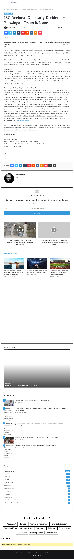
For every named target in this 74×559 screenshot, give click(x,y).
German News (9, 497)
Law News (8, 485)
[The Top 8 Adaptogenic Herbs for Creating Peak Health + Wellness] (9, 451)
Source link (8, 158)
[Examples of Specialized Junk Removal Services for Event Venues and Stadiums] (60, 263)
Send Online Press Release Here (49, 553)
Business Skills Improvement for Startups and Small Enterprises (37, 271)
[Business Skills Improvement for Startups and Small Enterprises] (37, 263)
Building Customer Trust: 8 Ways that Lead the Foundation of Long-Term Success (13, 272)
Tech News (8, 479)
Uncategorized (9, 488)
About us (23, 553)
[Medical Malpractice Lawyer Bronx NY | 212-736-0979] (9, 403)
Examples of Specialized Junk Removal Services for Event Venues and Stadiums (59, 272)
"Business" (8, 491)
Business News (14, 9)
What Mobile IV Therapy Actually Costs (21, 385)
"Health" (7, 494)
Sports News (9, 482)
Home (7, 9)
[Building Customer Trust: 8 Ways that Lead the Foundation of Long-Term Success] (14, 263)
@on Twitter (5, 539)
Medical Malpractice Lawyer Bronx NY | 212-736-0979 (32, 400)
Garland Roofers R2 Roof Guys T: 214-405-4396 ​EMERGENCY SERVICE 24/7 (39, 437)
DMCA (29, 553)
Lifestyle (7, 477)
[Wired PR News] (14, 2)
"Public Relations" (10, 500)
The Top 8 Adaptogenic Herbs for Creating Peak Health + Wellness (35, 445)
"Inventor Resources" (11, 503)
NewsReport (10, 27)
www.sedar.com (23, 121)
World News (8, 474)
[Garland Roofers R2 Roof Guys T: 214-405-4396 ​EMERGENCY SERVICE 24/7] (9, 440)
